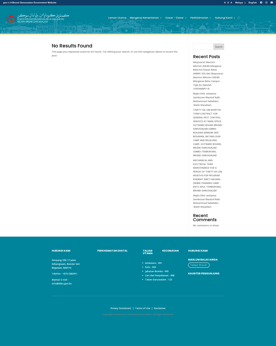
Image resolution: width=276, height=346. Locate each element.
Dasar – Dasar (174, 17)
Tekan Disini (198, 265)
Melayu (239, 2)
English (253, 2)
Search (218, 46)
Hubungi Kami (223, 17)
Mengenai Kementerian (144, 17)
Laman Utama (117, 17)
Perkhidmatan (199, 17)
